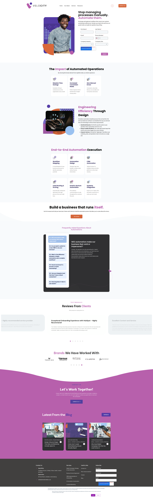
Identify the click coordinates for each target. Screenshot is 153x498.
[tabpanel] (76, 325)
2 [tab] (72, 341)
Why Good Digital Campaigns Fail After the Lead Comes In (98, 446)
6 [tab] (82, 341)
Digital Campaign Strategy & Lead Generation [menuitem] (55, 12)
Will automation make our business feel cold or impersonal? (56, 239)
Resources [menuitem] (80, 5)
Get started (76, 216)
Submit (104, 54)
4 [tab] (77, 341)
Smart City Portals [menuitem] (99, 12)
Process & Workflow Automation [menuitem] (77, 12)
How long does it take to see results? (57, 282)
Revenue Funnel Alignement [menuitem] (72, 473)
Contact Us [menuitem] (83, 468)
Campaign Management (97, 440)
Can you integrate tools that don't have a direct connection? (57, 275)
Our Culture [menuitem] (67, 5)
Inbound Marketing (73, 440)
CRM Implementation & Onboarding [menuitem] (55, 17)
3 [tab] (75, 341)
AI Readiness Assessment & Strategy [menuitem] (77, 15)
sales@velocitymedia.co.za (44, 479)
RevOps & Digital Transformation (53, 440)
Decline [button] (98, 495)
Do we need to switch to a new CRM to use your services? (57, 247)
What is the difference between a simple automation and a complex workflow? (57, 257)
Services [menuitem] (73, 5)
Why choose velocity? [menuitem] (86, 471)
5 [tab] (80, 341)
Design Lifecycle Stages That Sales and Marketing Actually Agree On (52, 444)
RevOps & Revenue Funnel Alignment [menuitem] (55, 15)
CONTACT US (122, 5)
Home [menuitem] (61, 5)
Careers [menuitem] (83, 475)
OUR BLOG (106, 414)
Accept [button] (93, 495)
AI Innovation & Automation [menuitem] (72, 481)
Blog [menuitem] (82, 478)
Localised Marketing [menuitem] (71, 484)
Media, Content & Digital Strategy (76, 442)
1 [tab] (70, 341)
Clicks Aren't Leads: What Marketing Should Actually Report (74, 446)
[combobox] (87, 44)
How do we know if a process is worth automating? (56, 266)
